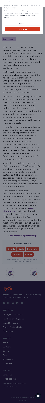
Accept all (22, 29)
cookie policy (21, 15)
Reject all (22, 23)
